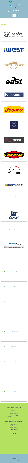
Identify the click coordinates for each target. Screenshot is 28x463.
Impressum (14, 458)
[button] (14, 15)
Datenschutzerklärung (14, 460)
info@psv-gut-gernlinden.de (15, 417)
